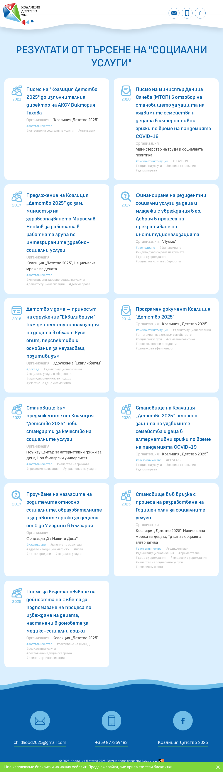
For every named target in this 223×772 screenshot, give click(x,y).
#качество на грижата (73, 464)
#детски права (146, 170)
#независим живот (149, 567)
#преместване (189, 553)
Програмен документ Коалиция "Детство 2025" (173, 313)
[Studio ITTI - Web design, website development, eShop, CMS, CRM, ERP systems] (153, 761)
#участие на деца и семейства (48, 383)
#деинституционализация (45, 284)
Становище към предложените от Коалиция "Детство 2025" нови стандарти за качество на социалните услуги (60, 423)
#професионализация (42, 468)
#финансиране (170, 247)
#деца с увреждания (151, 256)
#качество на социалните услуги (50, 130)
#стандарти (86, 130)
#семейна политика (180, 339)
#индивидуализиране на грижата (160, 252)
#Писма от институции (152, 161)
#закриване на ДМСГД (73, 644)
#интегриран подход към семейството (164, 334)
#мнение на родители (66, 544)
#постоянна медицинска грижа (49, 653)
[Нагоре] (212, 755)
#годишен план (177, 548)
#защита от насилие (181, 166)
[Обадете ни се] (187, 13)
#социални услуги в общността (158, 261)
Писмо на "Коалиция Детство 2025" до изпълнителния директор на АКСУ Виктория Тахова (61, 101)
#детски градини (38, 554)
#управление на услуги (79, 468)
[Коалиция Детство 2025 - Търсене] (21, 23)
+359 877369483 (111, 742)
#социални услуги (149, 166)
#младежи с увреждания (189, 557)
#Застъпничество (39, 126)
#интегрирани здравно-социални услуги (55, 279)
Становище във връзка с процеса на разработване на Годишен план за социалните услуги (170, 506)
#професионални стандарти (156, 344)
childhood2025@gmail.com (40, 742)
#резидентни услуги (41, 648)
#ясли (78, 549)
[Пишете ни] (174, 13)
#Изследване (145, 247)
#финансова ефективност (155, 348)
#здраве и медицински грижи (47, 549)
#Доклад (32, 369)
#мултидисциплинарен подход (48, 378)
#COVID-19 (180, 161)
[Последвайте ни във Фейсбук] (200, 13)
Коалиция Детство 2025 (183, 742)
